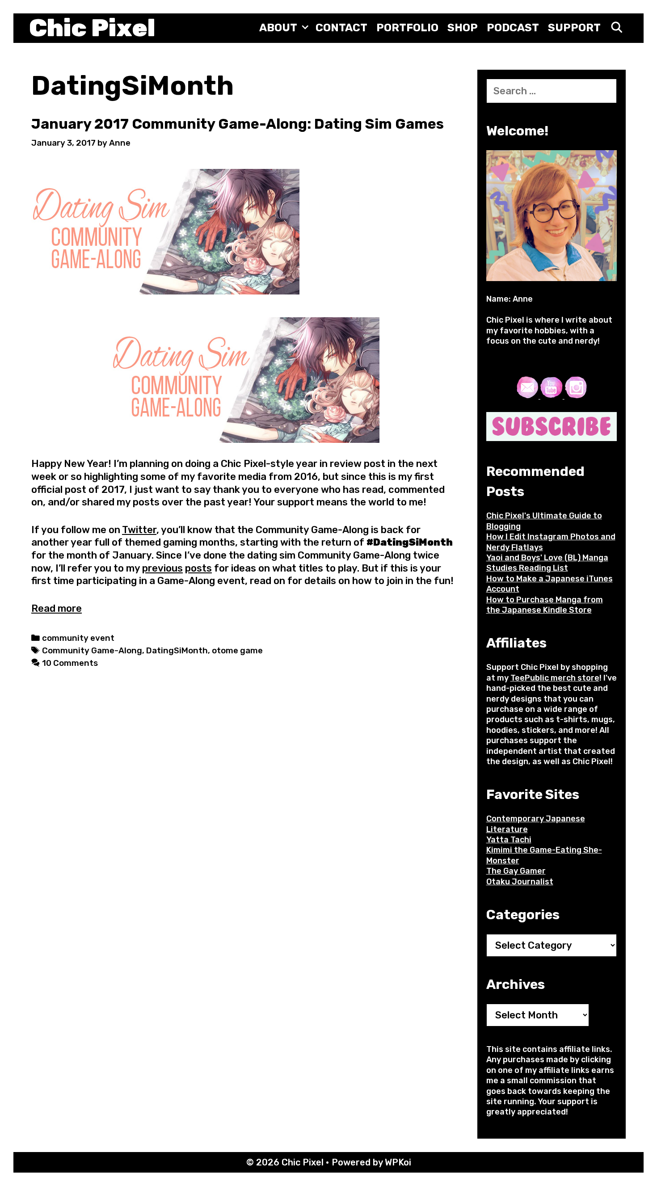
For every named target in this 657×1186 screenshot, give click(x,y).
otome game (237, 651)
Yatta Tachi (508, 840)
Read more (56, 608)
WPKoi (398, 1162)
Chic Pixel (92, 27)
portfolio (407, 27)
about (278, 27)
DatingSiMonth (177, 651)
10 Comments (70, 663)
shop (462, 27)
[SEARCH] (616, 27)
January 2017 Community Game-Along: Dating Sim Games (237, 123)
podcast (513, 27)
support (574, 27)
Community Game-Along (92, 651)
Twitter (139, 530)
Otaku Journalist (519, 882)
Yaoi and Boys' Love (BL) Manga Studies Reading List (547, 563)
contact (341, 27)
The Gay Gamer (516, 871)
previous (162, 568)
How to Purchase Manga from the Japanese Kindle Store (544, 605)
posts (198, 568)
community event (78, 638)
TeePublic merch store (554, 678)
